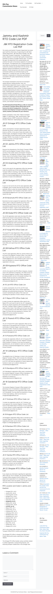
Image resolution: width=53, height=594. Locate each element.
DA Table (31, 7)
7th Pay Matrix (28, 3)
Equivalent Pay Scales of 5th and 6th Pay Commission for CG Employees (45, 487)
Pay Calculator (23, 7)
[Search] (48, 35)
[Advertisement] (26, 19)
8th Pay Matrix (38, 3)
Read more (42, 84)
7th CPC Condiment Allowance (45, 462)
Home (21, 3)
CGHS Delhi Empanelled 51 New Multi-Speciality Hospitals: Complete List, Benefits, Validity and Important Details (45, 340)
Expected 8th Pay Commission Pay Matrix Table (44, 534)
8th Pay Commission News (10, 5)
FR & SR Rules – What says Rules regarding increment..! (45, 432)
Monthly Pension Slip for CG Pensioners (44, 469)
